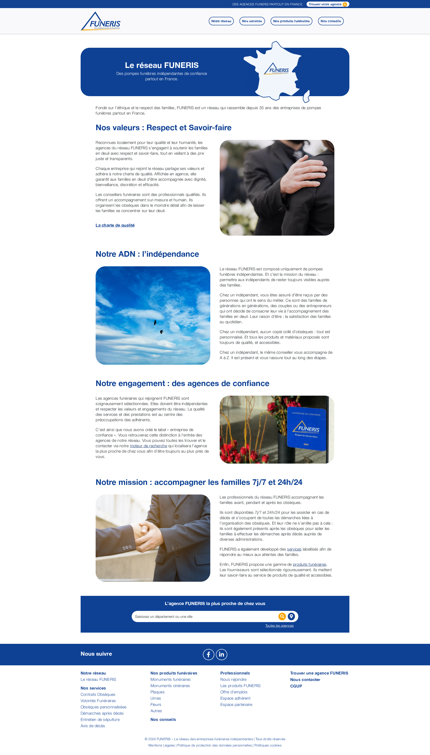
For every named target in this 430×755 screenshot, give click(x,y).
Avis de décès (93, 725)
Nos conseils (163, 719)
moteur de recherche (148, 445)
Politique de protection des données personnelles (214, 745)
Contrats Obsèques (98, 694)
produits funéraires (309, 564)
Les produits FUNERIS (240, 685)
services (294, 549)
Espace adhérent (235, 698)
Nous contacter (305, 679)
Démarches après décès (102, 713)
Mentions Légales (161, 745)
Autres (156, 710)
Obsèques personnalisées (104, 707)
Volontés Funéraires (98, 700)
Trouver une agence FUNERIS (319, 672)
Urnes (155, 698)
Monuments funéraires (170, 679)
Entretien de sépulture (100, 719)
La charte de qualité (115, 225)
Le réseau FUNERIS (98, 679)
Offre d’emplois (233, 692)
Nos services (93, 688)
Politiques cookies (268, 745)
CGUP (296, 685)
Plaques (157, 692)
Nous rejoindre (233, 679)
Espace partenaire (236, 704)
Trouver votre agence (326, 4)
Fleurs (155, 704)
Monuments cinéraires (170, 685)
